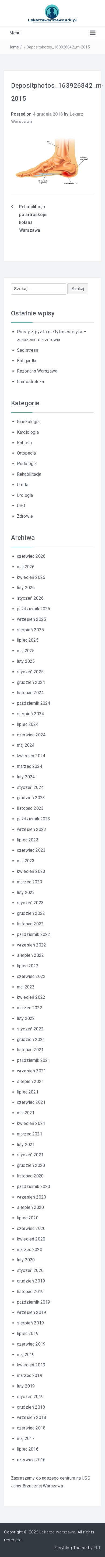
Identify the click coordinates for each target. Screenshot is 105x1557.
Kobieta (24, 442)
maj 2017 (25, 1438)
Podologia (27, 463)
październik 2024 (33, 703)
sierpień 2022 (30, 955)
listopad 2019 (30, 1291)
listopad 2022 (30, 923)
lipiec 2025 (27, 640)
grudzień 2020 (31, 1165)
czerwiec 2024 (31, 734)
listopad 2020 (30, 1176)
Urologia (25, 495)
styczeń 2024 (30, 787)
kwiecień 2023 (31, 871)
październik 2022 (33, 934)
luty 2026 (26, 587)
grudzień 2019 (31, 1281)
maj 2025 (25, 650)
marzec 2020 (29, 1249)
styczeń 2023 (30, 902)
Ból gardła (26, 360)
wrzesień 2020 (31, 1197)
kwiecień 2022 (31, 997)
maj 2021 (25, 1112)
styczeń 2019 (30, 1396)
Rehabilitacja (29, 474)
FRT (97, 1547)
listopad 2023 (30, 808)
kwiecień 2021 (31, 1123)
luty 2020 (26, 1259)
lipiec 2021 (27, 1092)
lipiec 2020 (27, 1217)
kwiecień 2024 (31, 755)
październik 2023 (33, 818)
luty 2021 (26, 1144)
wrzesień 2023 (31, 829)
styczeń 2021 (30, 1154)
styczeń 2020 (30, 1270)
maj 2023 (25, 860)
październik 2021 (33, 1060)
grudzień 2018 (31, 1407)
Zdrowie (25, 516)
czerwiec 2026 (31, 556)
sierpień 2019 (30, 1323)
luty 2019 (26, 1386)
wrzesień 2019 (31, 1312)
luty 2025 (26, 661)
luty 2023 (26, 892)
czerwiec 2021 (31, 1102)
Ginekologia (28, 421)
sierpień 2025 (30, 629)
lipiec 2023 (27, 840)
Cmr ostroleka (30, 381)
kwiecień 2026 (31, 577)
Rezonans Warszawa (37, 371)
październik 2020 (33, 1186)
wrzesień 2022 (31, 945)
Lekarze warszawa (57, 1532)
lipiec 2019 (27, 1333)
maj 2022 (25, 987)
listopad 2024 (30, 692)
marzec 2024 (29, 766)
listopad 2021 (30, 1049)
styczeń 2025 (30, 671)
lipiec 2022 (27, 965)
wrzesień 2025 (31, 619)
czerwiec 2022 (31, 976)
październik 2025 (33, 608)
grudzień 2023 (31, 797)
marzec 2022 (29, 1007)
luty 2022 (26, 1018)
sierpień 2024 (30, 713)
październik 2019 (33, 1302)
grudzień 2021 (31, 1039)
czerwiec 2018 (31, 1428)
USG (21, 505)
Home (14, 47)
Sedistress (27, 350)
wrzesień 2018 (31, 1417)
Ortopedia (26, 453)
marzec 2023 (29, 881)
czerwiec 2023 (31, 850)
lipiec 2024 (27, 724)
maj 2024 (25, 745)
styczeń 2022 (30, 1029)
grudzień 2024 (31, 682)
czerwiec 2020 (31, 1228)
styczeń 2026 (30, 598)
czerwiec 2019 (31, 1344)
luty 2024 (26, 776)
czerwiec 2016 (31, 1459)
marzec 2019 (29, 1375)
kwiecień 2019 (31, 1364)
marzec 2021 (29, 1134)
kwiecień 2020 (31, 1239)
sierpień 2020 (30, 1207)
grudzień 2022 (31, 913)
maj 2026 (25, 566)
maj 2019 (25, 1354)
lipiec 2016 (27, 1449)
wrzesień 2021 (31, 1070)
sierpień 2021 (30, 1081)
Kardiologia (28, 432)
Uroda (22, 484)
